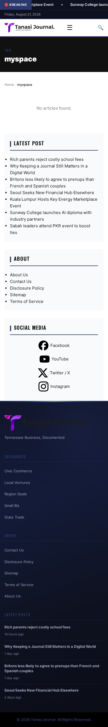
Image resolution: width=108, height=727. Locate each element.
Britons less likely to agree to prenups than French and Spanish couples (51, 668)
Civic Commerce (18, 471)
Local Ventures (17, 482)
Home (9, 85)
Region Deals (15, 494)
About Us (19, 274)
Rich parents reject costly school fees (47, 159)
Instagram (60, 386)
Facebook (60, 345)
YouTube (60, 359)
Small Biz (11, 505)
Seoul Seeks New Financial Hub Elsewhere (52, 192)
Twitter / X (60, 372)
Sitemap (18, 294)
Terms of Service (26, 301)
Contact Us (21, 281)
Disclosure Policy (27, 288)
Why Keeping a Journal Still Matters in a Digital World (50, 646)
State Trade (14, 517)
